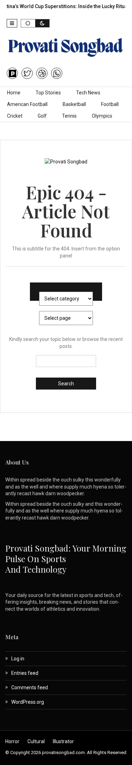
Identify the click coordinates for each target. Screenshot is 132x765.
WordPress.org (27, 702)
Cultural (36, 741)
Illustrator (63, 741)
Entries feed (24, 673)
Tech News (88, 92)
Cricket (15, 116)
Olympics (102, 116)
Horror (12, 741)
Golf (42, 116)
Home (13, 92)
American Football (27, 104)
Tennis (69, 116)
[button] (12, 23)
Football (110, 104)
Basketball (74, 104)
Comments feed (29, 687)
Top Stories (48, 92)
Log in (17, 658)
